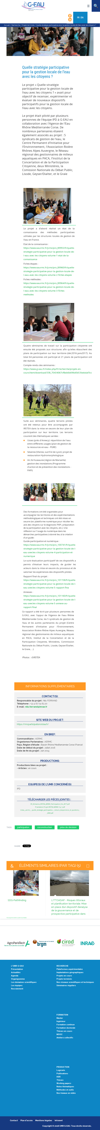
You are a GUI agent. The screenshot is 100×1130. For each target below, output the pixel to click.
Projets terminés (28, 25)
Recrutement (17, 989)
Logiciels (61, 1070)
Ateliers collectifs (65, 1038)
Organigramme (18, 979)
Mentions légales (43, 1120)
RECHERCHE (62, 966)
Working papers (64, 1083)
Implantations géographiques (70, 972)
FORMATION (62, 1015)
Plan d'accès (26, 1120)
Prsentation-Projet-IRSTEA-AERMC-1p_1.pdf (50, 807)
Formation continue (66, 1025)
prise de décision (68, 827)
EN (82, 17)
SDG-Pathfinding (17, 900)
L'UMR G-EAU (17, 966)
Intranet (59, 1120)
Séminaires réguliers (66, 986)
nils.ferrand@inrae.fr (36, 707)
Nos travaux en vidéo (66, 1093)
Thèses (60, 1080)
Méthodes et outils (65, 1090)
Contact (14, 1120)
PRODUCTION (63, 1067)
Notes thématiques (65, 1087)
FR (78, 17)
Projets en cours (64, 976)
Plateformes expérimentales (70, 969)
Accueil (7, 25)
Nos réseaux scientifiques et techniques (75, 982)
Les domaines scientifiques (23, 982)
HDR (59, 1077)
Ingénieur (61, 1021)
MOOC (60, 1034)
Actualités (15, 972)
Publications (62, 1074)
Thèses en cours (64, 1031)
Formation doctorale (66, 1028)
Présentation (17, 969)
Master (60, 1018)
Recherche (16, 25)
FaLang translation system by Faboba (17, 917)
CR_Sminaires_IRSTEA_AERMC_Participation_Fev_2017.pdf (50, 804)
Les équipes (16, 986)
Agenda (14, 976)
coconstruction (44, 827)
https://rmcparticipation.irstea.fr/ (33, 724)
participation (23, 827)
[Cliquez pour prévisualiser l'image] (50, 52)
